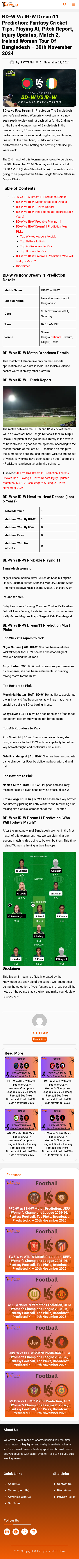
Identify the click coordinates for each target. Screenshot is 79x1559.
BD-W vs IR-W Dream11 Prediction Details (39, 197)
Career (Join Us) (18, 1490)
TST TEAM (27, 62)
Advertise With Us (19, 1496)
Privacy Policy (66, 1496)
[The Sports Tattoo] (10, 4)
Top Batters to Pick (33, 241)
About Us (14, 1484)
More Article (39, 1039)
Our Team (14, 1503)
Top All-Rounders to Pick (36, 246)
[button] (64, 4)
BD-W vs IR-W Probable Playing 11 (38, 221)
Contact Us (64, 1484)
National (56, 337)
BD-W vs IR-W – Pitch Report (35, 207)
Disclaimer (23, 266)
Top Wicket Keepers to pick (38, 236)
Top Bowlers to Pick (33, 251)
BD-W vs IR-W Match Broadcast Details (41, 202)
